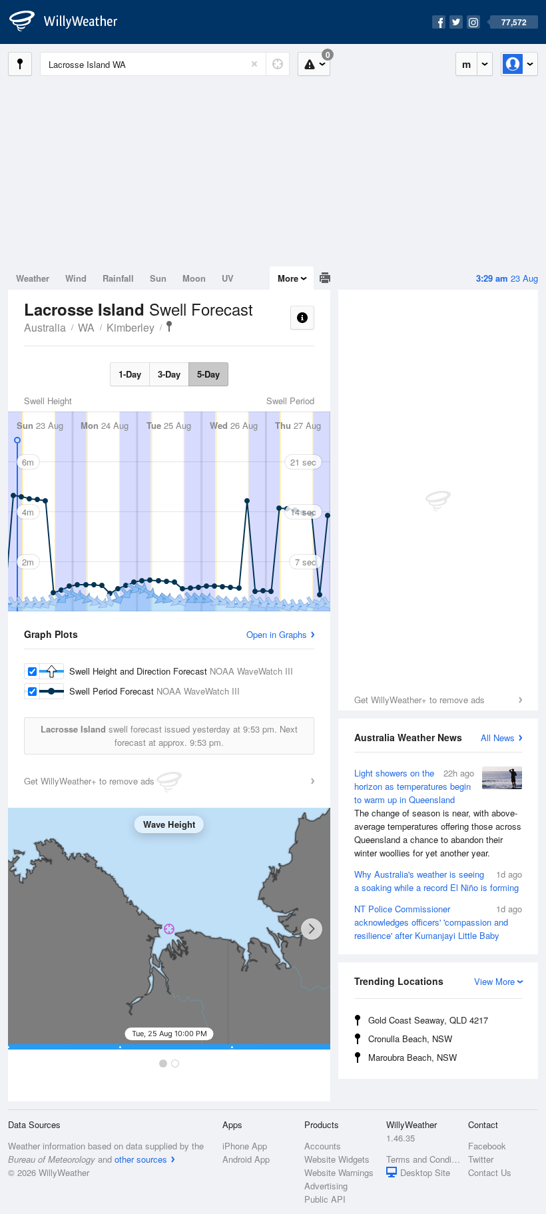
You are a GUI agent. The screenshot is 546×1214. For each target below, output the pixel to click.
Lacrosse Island (169, 326)
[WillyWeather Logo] (70, 22)
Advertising (326, 1185)
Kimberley (130, 327)
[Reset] (254, 64)
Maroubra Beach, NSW (412, 1057)
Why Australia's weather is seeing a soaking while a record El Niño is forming (438, 881)
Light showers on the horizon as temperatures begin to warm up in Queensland (437, 812)
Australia (45, 327)
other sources (141, 1159)
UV (228, 278)
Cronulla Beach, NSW (410, 1038)
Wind (76, 278)
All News (498, 737)
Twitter (480, 1159)
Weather (32, 278)
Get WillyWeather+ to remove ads (419, 699)
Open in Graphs (276, 634)
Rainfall (118, 278)
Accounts (322, 1145)
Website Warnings (339, 1172)
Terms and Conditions (423, 1159)
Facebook (487, 1145)
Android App (246, 1159)
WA (86, 327)
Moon (194, 278)
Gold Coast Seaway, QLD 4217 (428, 1020)
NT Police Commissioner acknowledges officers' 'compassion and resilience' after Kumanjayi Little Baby (438, 922)
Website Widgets (337, 1159)
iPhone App (244, 1145)
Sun (158, 278)
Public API (325, 1199)
